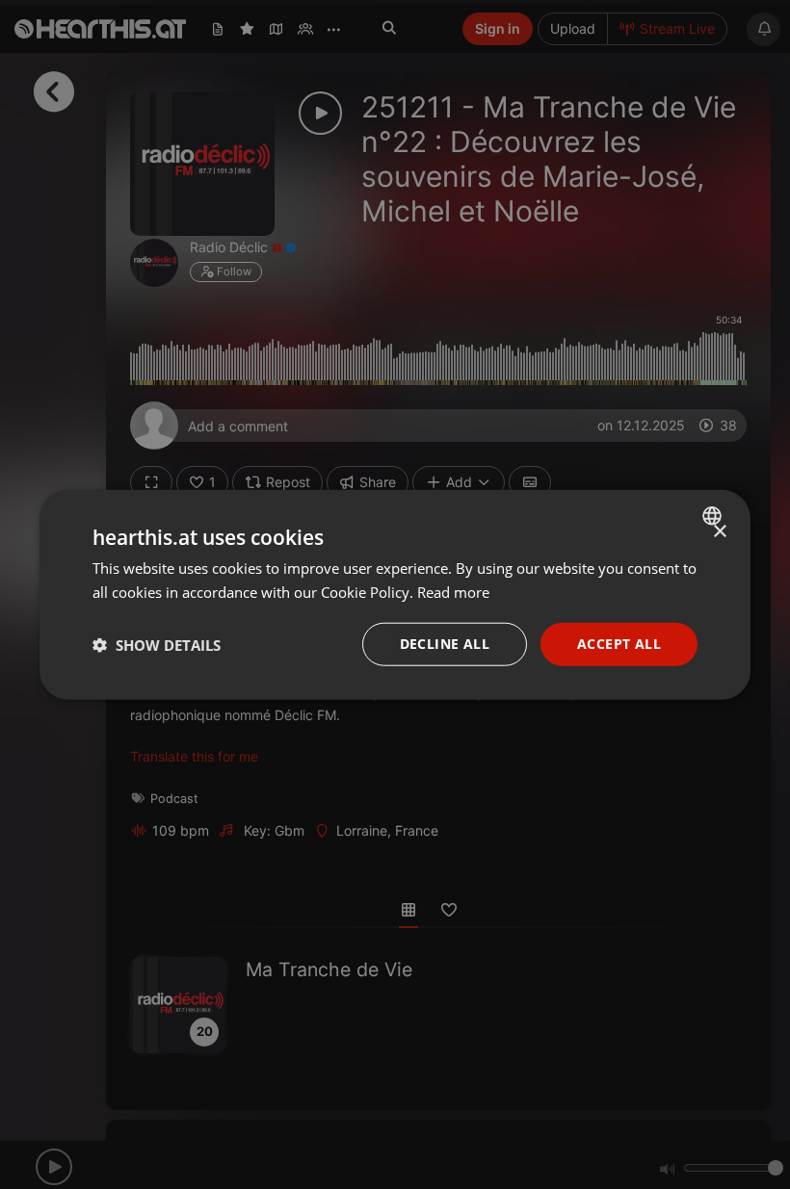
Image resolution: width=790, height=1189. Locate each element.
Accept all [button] (619, 643)
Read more (453, 591)
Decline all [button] (444, 643)
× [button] (719, 531)
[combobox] (714, 515)
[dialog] (395, 594)
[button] (156, 644)
